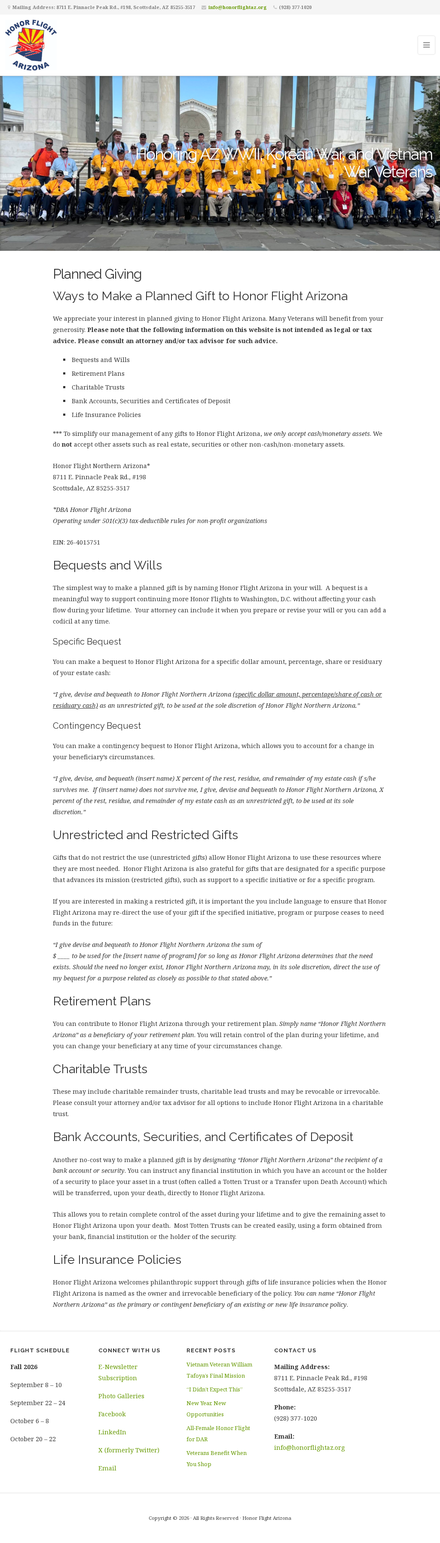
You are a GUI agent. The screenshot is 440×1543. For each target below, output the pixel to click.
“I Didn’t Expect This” (214, 1389)
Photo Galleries (121, 1396)
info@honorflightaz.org (237, 7)
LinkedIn (112, 1432)
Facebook (112, 1414)
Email (107, 1468)
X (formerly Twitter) (128, 1450)
